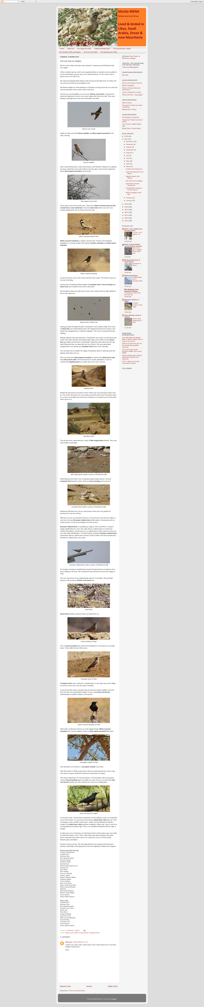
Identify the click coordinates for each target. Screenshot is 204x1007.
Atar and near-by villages (134, 181)
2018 (126, 136)
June (128, 158)
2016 (126, 204)
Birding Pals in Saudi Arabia (131, 128)
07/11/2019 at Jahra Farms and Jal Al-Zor (132, 293)
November (130, 144)
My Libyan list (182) (84, 49)
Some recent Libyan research (132, 83)
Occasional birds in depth (122, 49)
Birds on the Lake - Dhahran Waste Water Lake (137, 250)
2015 (126, 207)
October (129, 147)
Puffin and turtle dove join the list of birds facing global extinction (132, 345)
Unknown (68, 942)
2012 (126, 215)
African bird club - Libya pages (132, 95)
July (127, 155)
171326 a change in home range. (137, 304)
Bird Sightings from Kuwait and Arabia (131, 290)
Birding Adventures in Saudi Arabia (132, 261)
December (130, 141)
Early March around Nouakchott (132, 184)
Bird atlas (125, 75)
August (128, 153)
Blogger (114, 999)
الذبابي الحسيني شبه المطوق (137, 233)
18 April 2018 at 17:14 (80, 942)
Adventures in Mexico (137, 264)
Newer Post (65, 986)
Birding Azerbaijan (131, 275)
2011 (126, 218)
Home (62, 49)
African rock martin (71, 933)
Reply (67, 950)
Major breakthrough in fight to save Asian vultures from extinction (132, 357)
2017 (126, 139)
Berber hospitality (128, 85)
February (129, 198)
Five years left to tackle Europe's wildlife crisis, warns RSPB (132, 351)
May (128, 161)
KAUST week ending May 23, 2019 (137, 320)
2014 (126, 209)
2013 (126, 212)
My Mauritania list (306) (109, 52)
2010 (126, 221)
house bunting (83, 933)
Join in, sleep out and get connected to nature (130, 362)
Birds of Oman (127, 103)
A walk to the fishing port (134, 169)
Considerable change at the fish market (134, 189)
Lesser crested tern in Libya (131, 92)
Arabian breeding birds (102, 49)
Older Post (112, 986)
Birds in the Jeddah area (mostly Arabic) (133, 229)
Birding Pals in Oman (129, 109)
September (130, 150)
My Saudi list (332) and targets (70, 52)
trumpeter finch (94, 933)
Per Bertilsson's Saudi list (130, 117)
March (128, 166)
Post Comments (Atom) (77, 990)
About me (70, 49)
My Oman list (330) (90, 52)
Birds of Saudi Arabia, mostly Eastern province (133, 245)
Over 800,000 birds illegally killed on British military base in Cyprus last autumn (132, 339)
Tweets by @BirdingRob (130, 67)
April (128, 164)
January (129, 200)
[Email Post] (84, 930)
